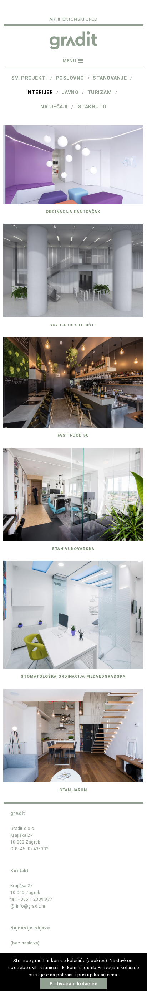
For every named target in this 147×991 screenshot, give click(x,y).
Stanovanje (110, 78)
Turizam (99, 92)
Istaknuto (91, 107)
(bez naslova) (24, 943)
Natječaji (54, 107)
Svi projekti (29, 78)
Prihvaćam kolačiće (73, 983)
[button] (73, 61)
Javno (70, 92)
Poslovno (70, 78)
